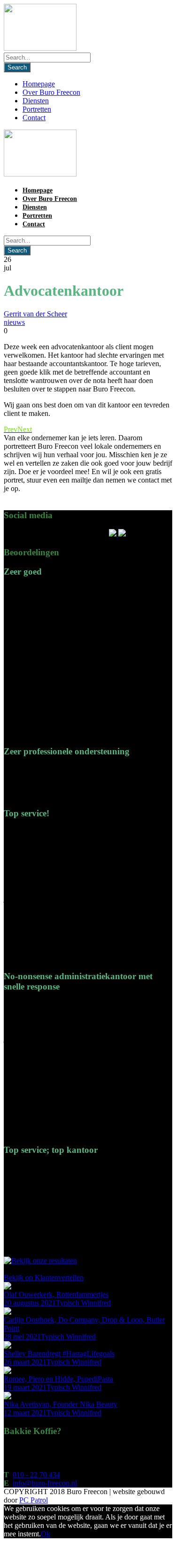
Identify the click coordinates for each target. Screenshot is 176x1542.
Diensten (36, 101)
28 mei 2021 (22, 1337)
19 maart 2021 (25, 1387)
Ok (45, 1534)
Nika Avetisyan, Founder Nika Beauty (60, 1404)
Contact (34, 118)
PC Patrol (33, 1500)
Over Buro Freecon (51, 92)
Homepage (39, 84)
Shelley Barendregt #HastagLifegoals (59, 1354)
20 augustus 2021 (30, 1303)
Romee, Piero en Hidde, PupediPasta (58, 1379)
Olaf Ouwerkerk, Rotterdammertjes (56, 1294)
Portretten (37, 109)
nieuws (14, 322)
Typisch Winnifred (83, 1303)
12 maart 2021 (25, 1413)
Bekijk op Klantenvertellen (44, 1277)
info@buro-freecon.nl (45, 1483)
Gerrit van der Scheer (35, 314)
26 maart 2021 (25, 1362)
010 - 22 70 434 (36, 1475)
